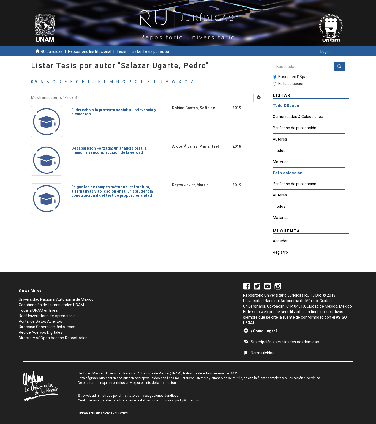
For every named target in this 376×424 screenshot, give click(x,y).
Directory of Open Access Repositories (53, 338)
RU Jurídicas (52, 51)
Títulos (279, 150)
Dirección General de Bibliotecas (47, 327)
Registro (280, 252)
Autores (280, 139)
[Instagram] (277, 286)
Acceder (280, 241)
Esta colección (291, 83)
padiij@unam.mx (188, 400)
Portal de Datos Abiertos (40, 321)
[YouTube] (267, 286)
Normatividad (262, 353)
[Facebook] (246, 286)
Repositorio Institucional (89, 51)
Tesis (121, 51)
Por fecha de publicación (294, 128)
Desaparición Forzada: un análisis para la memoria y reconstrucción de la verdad (109, 150)
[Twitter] (257, 286)
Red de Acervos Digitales (40, 332)
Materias (281, 162)
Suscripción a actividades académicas (285, 342)
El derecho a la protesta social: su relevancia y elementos (113, 112)
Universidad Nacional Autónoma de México (56, 299)
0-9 (34, 82)
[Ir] (339, 66)
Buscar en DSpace (294, 77)
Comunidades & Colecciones (298, 116)
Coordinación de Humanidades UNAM (51, 305)
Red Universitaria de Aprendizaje (47, 316)
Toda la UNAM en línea (38, 310)
